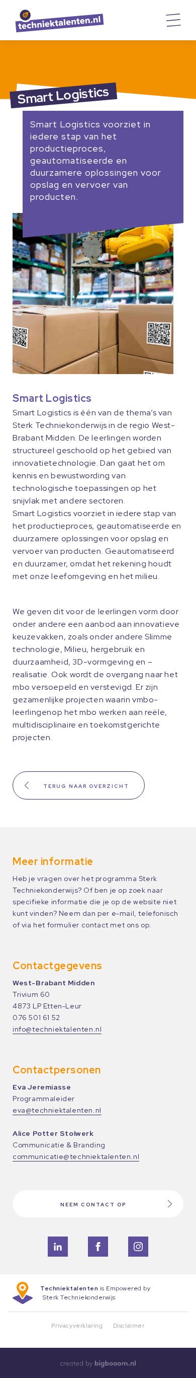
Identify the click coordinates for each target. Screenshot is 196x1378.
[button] (173, 20)
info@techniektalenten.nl (57, 1029)
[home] (88, 20)
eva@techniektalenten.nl (57, 1110)
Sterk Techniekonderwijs (79, 1297)
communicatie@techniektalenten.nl (76, 1156)
